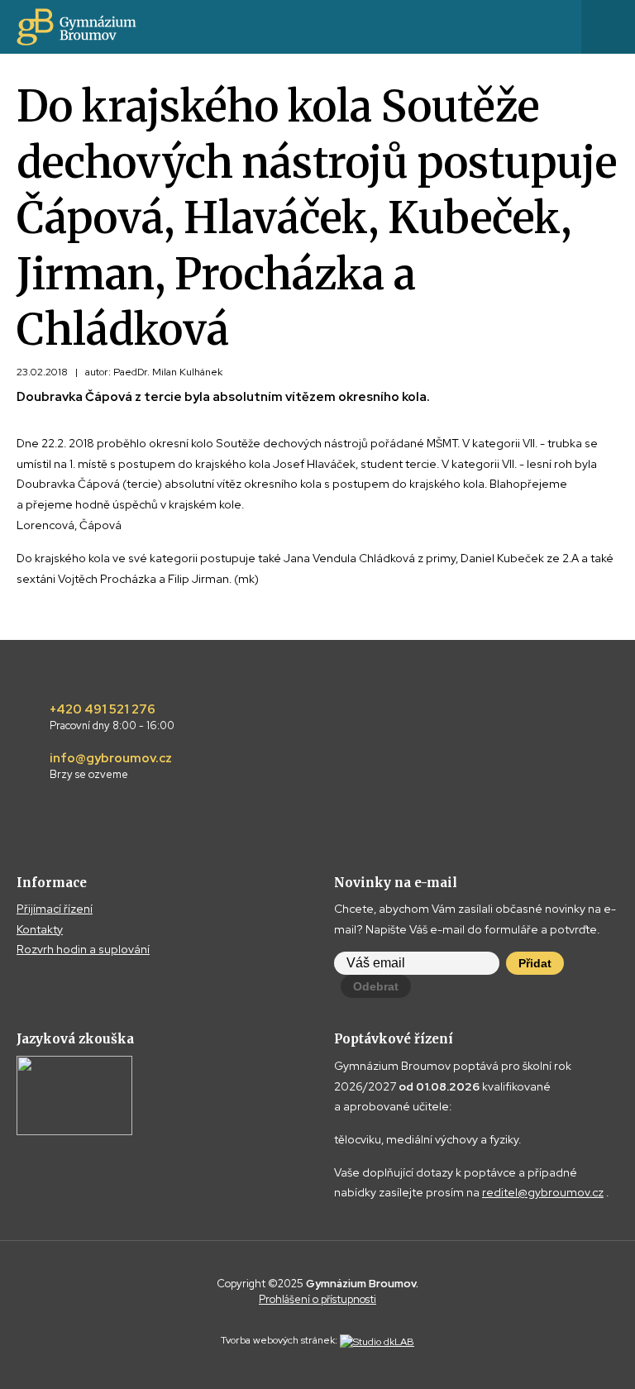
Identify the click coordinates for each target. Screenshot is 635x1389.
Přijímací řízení (55, 908)
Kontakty (40, 929)
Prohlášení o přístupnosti (317, 1299)
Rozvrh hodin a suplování (83, 949)
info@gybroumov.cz (111, 766)
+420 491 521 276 (112, 717)
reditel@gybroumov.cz (543, 1192)
